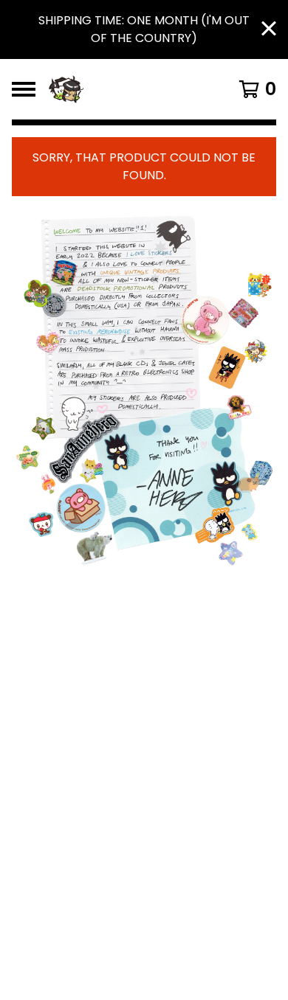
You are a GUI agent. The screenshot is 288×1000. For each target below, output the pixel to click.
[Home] (127, 89)
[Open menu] (23, 89)
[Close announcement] (268, 30)
